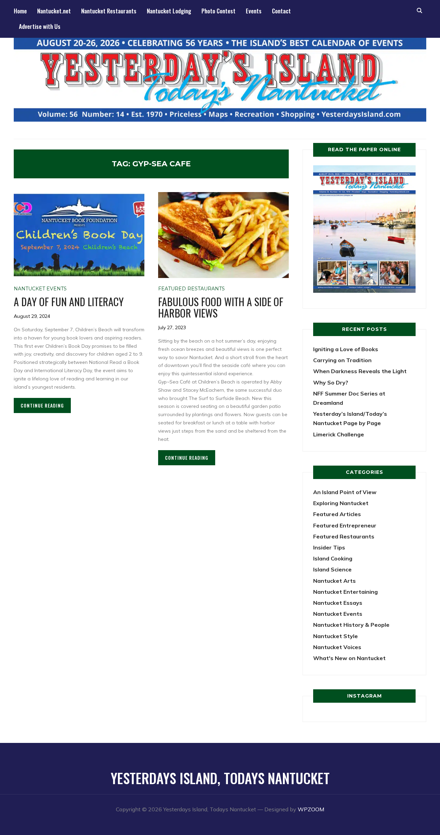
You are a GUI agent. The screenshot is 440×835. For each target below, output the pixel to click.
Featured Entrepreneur (344, 525)
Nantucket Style (335, 636)
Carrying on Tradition (342, 360)
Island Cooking (332, 558)
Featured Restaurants (191, 289)
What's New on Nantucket (349, 658)
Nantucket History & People (351, 624)
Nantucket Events (40, 289)
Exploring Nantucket (340, 503)
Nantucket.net (54, 11)
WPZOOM (311, 809)
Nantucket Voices (337, 647)
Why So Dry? (330, 382)
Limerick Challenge (338, 434)
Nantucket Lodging (169, 11)
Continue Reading (42, 405)
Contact (281, 11)
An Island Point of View (344, 492)
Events (254, 11)
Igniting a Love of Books (345, 349)
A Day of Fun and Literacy (69, 301)
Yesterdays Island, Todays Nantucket (220, 778)
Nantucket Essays (337, 602)
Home (20, 11)
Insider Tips (329, 547)
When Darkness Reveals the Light (360, 371)
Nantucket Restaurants (108, 11)
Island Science (332, 569)
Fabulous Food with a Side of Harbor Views (220, 307)
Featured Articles (337, 514)
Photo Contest (218, 11)
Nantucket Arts (334, 580)
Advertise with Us (39, 26)
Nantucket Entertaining (345, 591)
